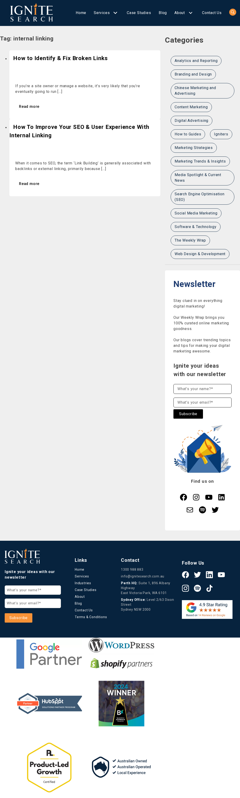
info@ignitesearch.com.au (142, 576)
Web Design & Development (200, 254)
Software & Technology (196, 227)
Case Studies (139, 13)
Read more (29, 106)
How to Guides (188, 134)
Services (102, 13)
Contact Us (212, 13)
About (179, 13)
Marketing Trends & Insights (200, 161)
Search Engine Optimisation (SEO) (200, 197)
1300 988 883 (132, 569)
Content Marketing (191, 107)
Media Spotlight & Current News (198, 178)
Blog (163, 13)
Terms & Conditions (91, 617)
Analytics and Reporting (196, 60)
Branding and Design (193, 74)
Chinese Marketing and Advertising (195, 91)
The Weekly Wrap (190, 240)
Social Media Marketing (196, 213)
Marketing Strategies (194, 147)
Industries (83, 583)
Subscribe (188, 414)
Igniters (221, 134)
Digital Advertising (191, 120)
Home (81, 13)
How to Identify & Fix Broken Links (60, 58)
